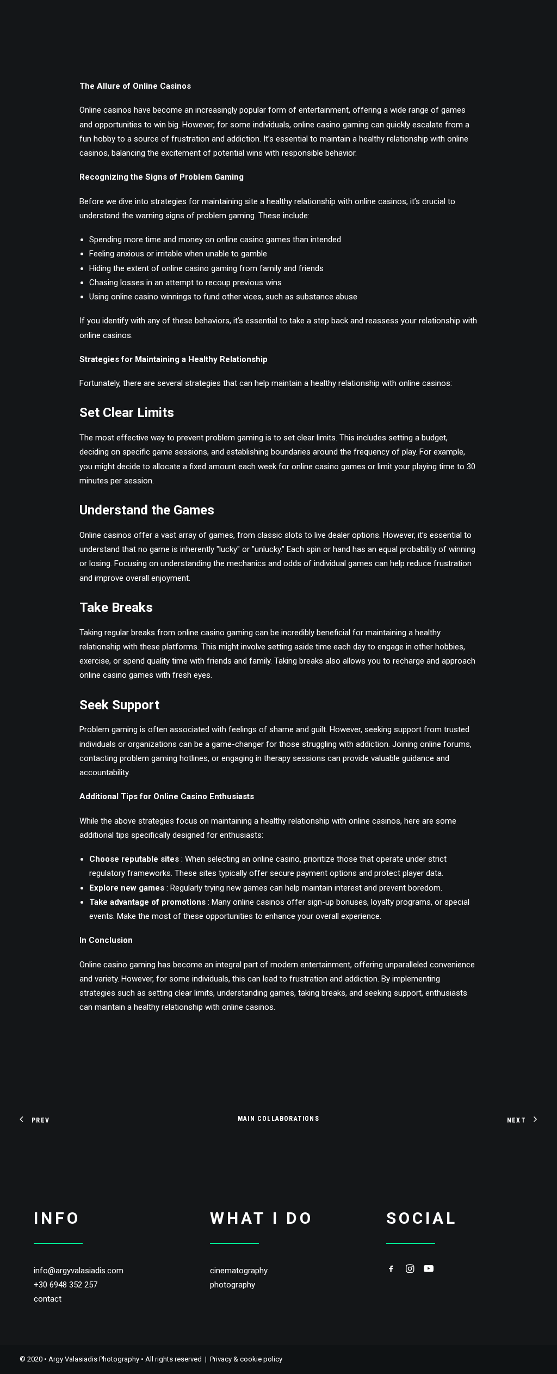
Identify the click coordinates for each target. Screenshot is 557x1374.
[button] (391, 1270)
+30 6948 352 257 (65, 1285)
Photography (47, 23)
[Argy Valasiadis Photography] (411, 23)
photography (232, 1285)
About (320, 23)
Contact (367, 23)
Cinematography (125, 23)
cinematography (239, 1270)
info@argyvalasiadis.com (78, 1270)
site (251, 201)
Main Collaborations (278, 1118)
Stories (192, 23)
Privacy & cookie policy (246, 1359)
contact (47, 1299)
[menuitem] (51, 23)
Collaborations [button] (257, 23)
